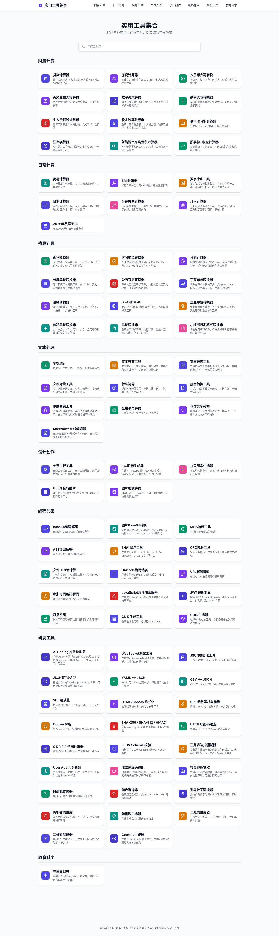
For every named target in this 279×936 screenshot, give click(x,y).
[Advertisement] (139, 901)
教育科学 (231, 5)
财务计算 (100, 5)
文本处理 (156, 5)
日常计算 (118, 5)
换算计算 (137, 5)
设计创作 (175, 5)
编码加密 (194, 5)
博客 (176, 927)
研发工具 (212, 5)
